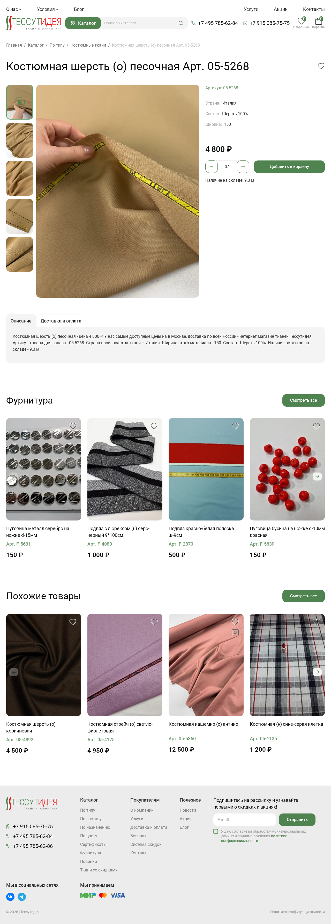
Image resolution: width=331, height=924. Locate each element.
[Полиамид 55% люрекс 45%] (124, 469)
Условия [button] (46, 9)
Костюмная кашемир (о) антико (203, 724)
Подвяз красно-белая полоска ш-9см (201, 532)
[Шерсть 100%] (43, 665)
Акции (281, 9)
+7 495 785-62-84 (218, 23)
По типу (87, 810)
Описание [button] (21, 321)
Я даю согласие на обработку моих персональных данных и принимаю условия (263, 836)
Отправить (297, 819)
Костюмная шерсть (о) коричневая (31, 727)
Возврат (138, 835)
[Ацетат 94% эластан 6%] (206, 469)
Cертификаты (93, 844)
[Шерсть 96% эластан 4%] (124, 665)
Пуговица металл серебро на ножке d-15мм (37, 532)
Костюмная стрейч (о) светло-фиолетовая (120, 727)
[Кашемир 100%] (206, 665)
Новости (188, 810)
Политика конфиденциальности (297, 912)
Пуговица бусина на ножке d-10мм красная (287, 532)
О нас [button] (12, 9)
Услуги (251, 9)
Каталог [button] (87, 23)
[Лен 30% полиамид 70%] (287, 665)
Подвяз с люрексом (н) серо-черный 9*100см (118, 532)
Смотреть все (303, 400)
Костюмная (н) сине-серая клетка (286, 724)
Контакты (314, 9)
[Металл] (43, 469)
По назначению (95, 827)
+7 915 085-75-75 (270, 23)
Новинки (88, 861)
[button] (181, 23)
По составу (91, 818)
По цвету (88, 835)
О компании (142, 810)
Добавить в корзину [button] (289, 166)
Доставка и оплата (148, 827)
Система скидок (146, 844)
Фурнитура (90, 852)
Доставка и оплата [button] (61, 321)
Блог (79, 9)
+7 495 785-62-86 (33, 846)
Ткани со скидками (99, 870)
